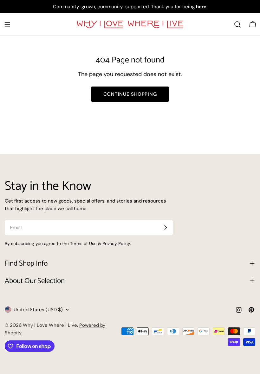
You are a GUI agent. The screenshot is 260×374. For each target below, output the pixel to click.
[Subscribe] (165, 227)
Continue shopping (130, 94)
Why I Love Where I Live (50, 325)
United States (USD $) (38, 309)
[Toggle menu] (7, 24)
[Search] (237, 24)
